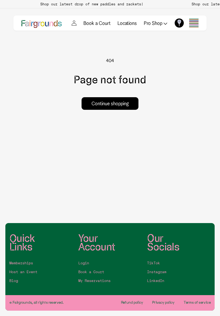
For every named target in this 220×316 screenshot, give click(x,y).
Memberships (21, 263)
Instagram (156, 272)
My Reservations (94, 281)
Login (83, 263)
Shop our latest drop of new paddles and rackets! (90, 4)
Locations (127, 23)
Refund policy (132, 302)
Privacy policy (163, 302)
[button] (194, 23)
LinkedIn (155, 281)
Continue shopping (110, 103)
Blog (13, 281)
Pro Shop (153, 23)
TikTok (153, 263)
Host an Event (23, 272)
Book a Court (97, 23)
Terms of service (197, 302)
